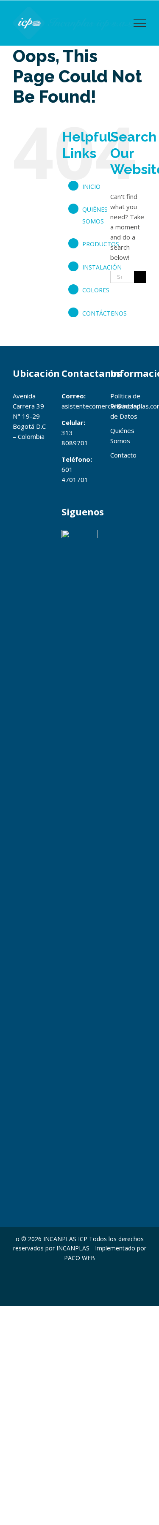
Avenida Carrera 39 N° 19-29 (28, 406)
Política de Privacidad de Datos (125, 406)
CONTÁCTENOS (104, 313)
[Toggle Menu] (140, 23)
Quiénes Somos (122, 435)
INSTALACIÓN (102, 267)
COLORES (95, 290)
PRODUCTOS (100, 244)
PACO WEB (79, 1258)
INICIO (91, 186)
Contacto (123, 455)
